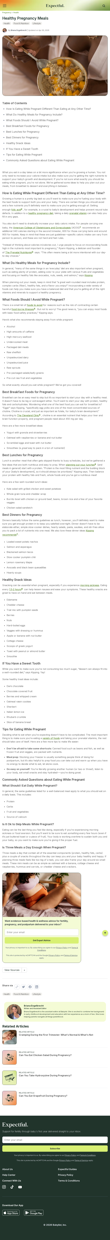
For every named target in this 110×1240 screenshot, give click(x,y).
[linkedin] (36, 986)
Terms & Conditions (88, 1155)
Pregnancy (6, 12)
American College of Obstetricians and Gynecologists (42, 227)
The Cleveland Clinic (28, 415)
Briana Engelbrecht (19, 30)
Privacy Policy (62, 948)
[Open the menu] (1, 2)
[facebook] (29, 986)
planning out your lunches (80, 464)
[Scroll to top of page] (105, 933)
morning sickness (89, 585)
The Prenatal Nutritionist (18, 252)
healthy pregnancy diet (40, 213)
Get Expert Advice (41, 940)
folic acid (16, 209)
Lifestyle (37, 23)
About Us (7, 1169)
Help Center (8, 1174)
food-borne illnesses (23, 309)
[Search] (103, 6)
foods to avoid (34, 305)
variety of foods (51, 738)
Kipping (89, 275)
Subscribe (55, 1148)
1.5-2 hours (15, 589)
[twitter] (22, 986)
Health (16, 12)
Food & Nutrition (21, 23)
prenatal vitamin (78, 213)
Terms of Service (70, 955)
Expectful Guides (67, 1169)
